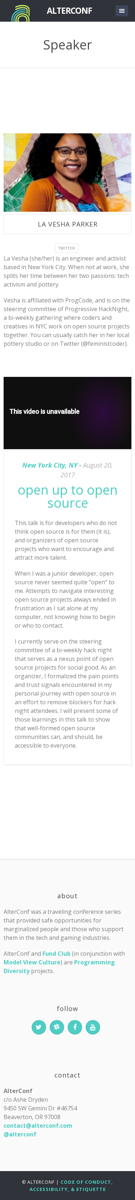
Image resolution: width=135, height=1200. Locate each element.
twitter (66, 248)
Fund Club (56, 954)
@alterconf (20, 1134)
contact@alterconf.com (38, 1126)
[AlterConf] (22, 11)
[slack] (57, 1027)
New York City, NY (49, 465)
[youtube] (93, 1027)
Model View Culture (32, 962)
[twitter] (39, 1027)
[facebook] (75, 1027)
